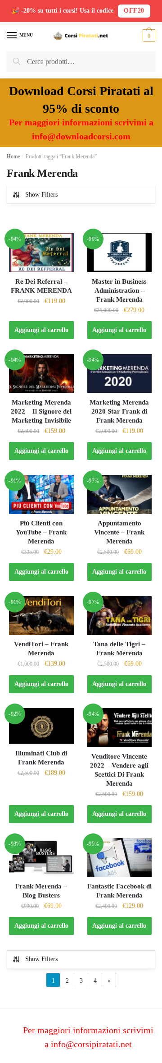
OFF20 (134, 10)
